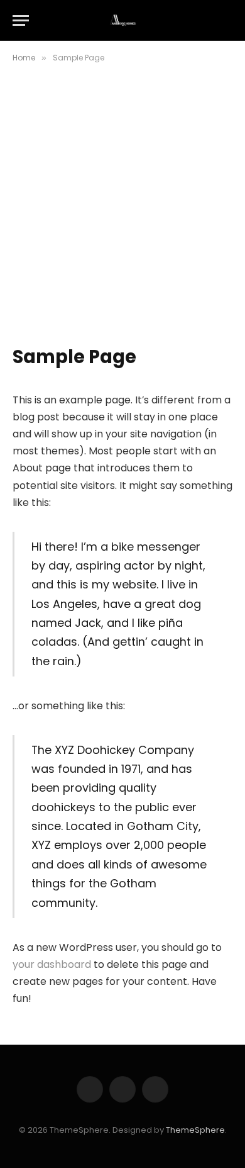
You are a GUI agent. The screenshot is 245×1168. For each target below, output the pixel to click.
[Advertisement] (122, 216)
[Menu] (21, 20)
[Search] (226, 20)
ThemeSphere (195, 1130)
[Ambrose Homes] (123, 20)
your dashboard (52, 964)
